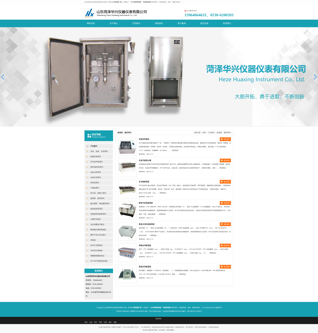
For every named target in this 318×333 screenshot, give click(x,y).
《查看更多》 (175, 150)
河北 (85, 322)
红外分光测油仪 (96, 245)
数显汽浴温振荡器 (146, 203)
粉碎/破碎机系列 (96, 167)
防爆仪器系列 (95, 156)
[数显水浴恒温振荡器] (127, 231)
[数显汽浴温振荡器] (127, 210)
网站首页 (91, 23)
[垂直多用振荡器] (127, 274)
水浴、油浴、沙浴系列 (99, 151)
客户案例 (182, 23)
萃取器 (93, 240)
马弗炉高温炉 (95, 219)
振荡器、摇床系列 (97, 198)
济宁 (95, 322)
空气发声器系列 (96, 162)
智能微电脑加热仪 (97, 256)
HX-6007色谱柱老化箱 (98, 261)
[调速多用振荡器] (127, 253)
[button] (315, 77)
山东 (90, 322)
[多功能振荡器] (127, 189)
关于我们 (114, 23)
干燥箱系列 (94, 188)
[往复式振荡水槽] (127, 168)
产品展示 (136, 23)
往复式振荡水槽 (145, 160)
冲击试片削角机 (96, 250)
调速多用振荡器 (145, 245)
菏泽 (100, 322)
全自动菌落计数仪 (97, 224)
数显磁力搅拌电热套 (98, 230)
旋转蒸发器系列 (96, 209)
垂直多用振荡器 (145, 267)
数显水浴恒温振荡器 (147, 224)
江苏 (105, 322)
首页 (204, 132)
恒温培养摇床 (144, 139)
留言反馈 (204, 23)
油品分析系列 (95, 172)
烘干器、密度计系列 (98, 193)
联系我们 (227, 23)
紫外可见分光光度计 (98, 235)
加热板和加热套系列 (98, 214)
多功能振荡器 (144, 182)
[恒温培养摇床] (127, 146)
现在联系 (227, 139)
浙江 (110, 322)
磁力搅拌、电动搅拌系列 (100, 203)
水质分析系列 (95, 177)
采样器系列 (94, 183)
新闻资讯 (159, 23)
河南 (115, 322)
